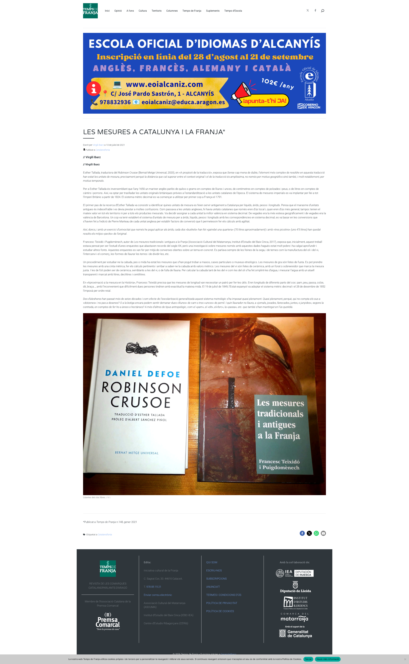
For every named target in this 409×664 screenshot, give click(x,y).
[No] (405, 659)
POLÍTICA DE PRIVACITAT (221, 603)
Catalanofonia (103, 150)
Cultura (143, 10)
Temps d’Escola (233, 10)
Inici (107, 10)
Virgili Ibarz (98, 145)
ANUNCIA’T (213, 586)
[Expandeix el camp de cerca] (322, 10)
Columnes (172, 10)
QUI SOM (211, 562)
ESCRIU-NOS (214, 570)
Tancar (308, 659)
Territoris (157, 10)
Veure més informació (327, 659)
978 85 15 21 (153, 586)
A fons (130, 10)
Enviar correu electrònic (158, 594)
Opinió (118, 10)
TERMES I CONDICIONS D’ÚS (223, 594)
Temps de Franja (191, 10)
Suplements (213, 10)
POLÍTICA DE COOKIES (220, 611)
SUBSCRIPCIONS (216, 578)
